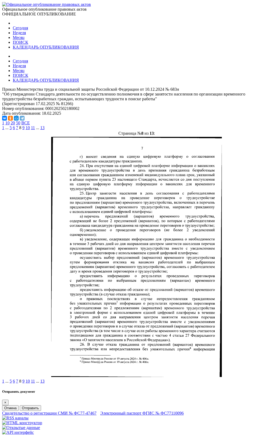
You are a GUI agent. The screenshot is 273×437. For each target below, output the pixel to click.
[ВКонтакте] (4, 118)
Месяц (19, 37)
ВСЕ (25, 123)
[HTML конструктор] (22, 422)
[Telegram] (22, 118)
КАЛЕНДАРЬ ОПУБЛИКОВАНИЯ (46, 47)
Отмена (10, 408)
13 (42, 127)
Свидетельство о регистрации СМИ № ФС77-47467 (49, 413)
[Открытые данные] (21, 427)
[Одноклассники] (10, 118)
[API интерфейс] (18, 432)
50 (18, 123)
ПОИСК (20, 42)
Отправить (30, 408)
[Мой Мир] (16, 118)
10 (7, 123)
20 (13, 123)
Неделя (19, 32)
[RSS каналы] (15, 418)
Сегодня (20, 28)
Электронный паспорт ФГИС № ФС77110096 (142, 413)
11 (33, 127)
